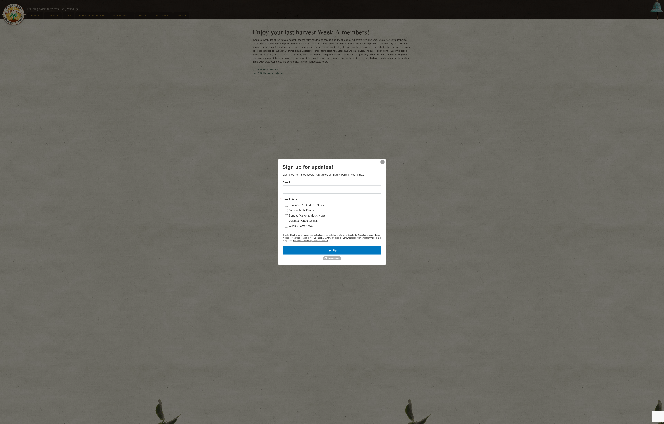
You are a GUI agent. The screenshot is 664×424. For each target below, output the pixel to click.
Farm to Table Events (302, 210)
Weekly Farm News (301, 226)
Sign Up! (332, 250)
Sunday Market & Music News (307, 215)
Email (286, 182)
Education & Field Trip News (306, 205)
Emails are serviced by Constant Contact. (310, 240)
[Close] (382, 162)
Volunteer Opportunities (303, 221)
